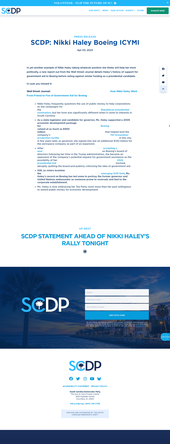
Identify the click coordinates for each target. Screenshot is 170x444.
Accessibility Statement (76, 386)
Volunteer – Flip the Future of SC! (83, 3)
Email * (90, 290)
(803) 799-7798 (92, 404)
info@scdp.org (77, 404)
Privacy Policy (141, 326)
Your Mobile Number (96, 304)
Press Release (85, 36)
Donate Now (158, 11)
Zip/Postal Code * (94, 297)
